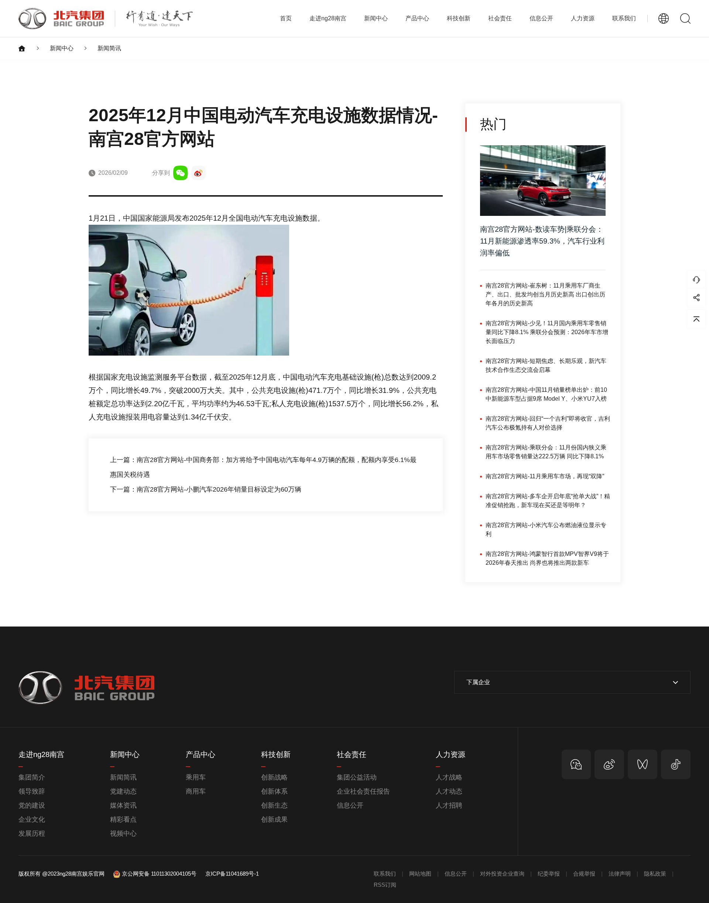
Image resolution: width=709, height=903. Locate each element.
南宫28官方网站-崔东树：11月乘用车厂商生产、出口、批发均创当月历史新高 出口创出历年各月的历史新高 (545, 294)
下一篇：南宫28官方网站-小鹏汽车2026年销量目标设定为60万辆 (205, 489)
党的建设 (31, 805)
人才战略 (449, 777)
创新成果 (274, 819)
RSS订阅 (385, 885)
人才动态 (449, 791)
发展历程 (31, 833)
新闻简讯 (109, 48)
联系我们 (624, 18)
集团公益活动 (357, 777)
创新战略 (274, 777)
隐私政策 (655, 873)
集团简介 (31, 777)
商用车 (196, 791)
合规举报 (584, 873)
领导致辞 (31, 791)
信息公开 (350, 805)
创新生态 (274, 805)
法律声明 (620, 873)
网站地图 (420, 873)
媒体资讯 (123, 805)
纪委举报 (549, 873)
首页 (286, 18)
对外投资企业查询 (502, 873)
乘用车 (196, 777)
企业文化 (31, 819)
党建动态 (123, 791)
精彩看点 (123, 819)
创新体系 (274, 791)
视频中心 (123, 833)
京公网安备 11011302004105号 (159, 873)
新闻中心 (61, 48)
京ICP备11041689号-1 (232, 873)
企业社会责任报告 (363, 791)
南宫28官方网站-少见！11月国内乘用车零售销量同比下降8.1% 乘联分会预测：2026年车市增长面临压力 (547, 332)
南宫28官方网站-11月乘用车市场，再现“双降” (545, 476)
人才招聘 (449, 805)
